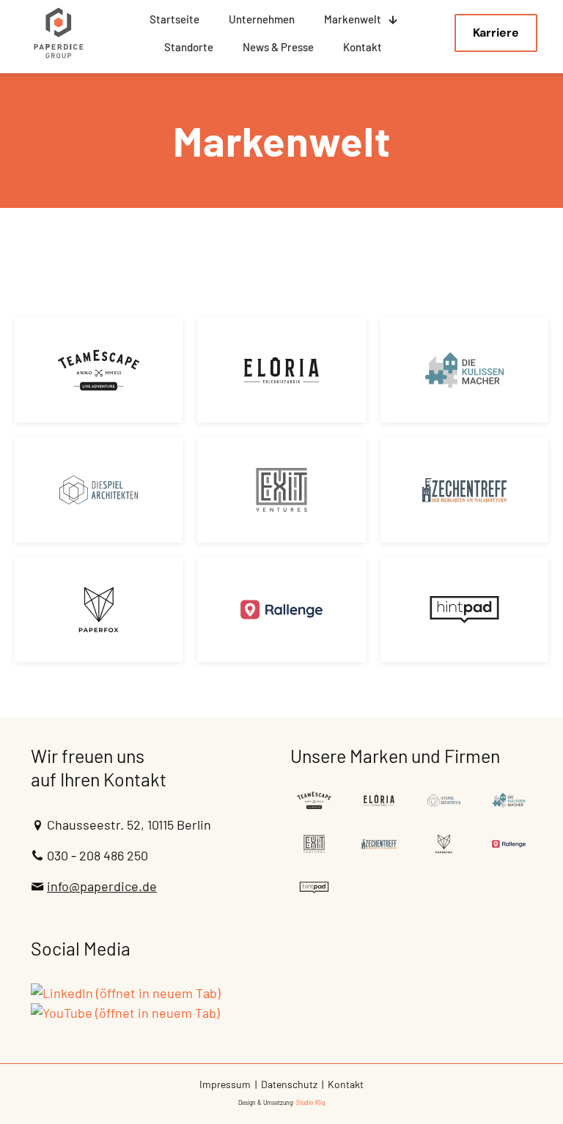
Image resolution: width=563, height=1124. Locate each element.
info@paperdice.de (102, 886)
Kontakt (346, 1084)
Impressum (225, 1084)
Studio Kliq (310, 1102)
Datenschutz (289, 1084)
